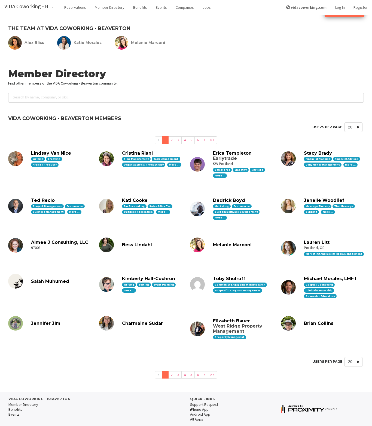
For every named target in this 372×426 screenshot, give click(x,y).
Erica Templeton (232, 153)
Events (161, 7)
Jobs (207, 7)
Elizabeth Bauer (231, 320)
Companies (185, 7)
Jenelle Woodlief (324, 200)
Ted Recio (43, 200)
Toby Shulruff (229, 278)
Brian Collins (318, 323)
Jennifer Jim (45, 323)
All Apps (196, 419)
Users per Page (327, 127)
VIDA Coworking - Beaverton (32, 6)
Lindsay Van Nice (51, 153)
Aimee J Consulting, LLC (59, 242)
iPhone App (199, 409)
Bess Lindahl (137, 244)
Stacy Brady (318, 153)
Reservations (75, 7)
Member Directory (109, 7)
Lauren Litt (317, 242)
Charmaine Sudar (142, 323)
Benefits (140, 7)
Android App (200, 414)
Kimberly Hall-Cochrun (148, 278)
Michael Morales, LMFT (330, 278)
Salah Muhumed (50, 281)
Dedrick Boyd (229, 200)
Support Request (204, 404)
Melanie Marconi (232, 244)
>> (212, 139)
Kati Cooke (135, 200)
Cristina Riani (137, 153)
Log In (340, 7)
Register (360, 7)
